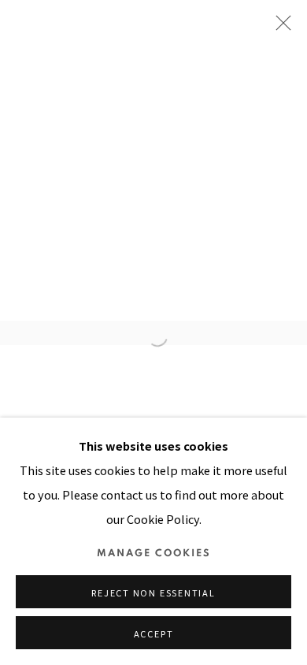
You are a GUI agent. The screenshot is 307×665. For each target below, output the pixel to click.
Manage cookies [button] (154, 553)
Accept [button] (154, 633)
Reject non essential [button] (153, 592)
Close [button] (279, 27)
